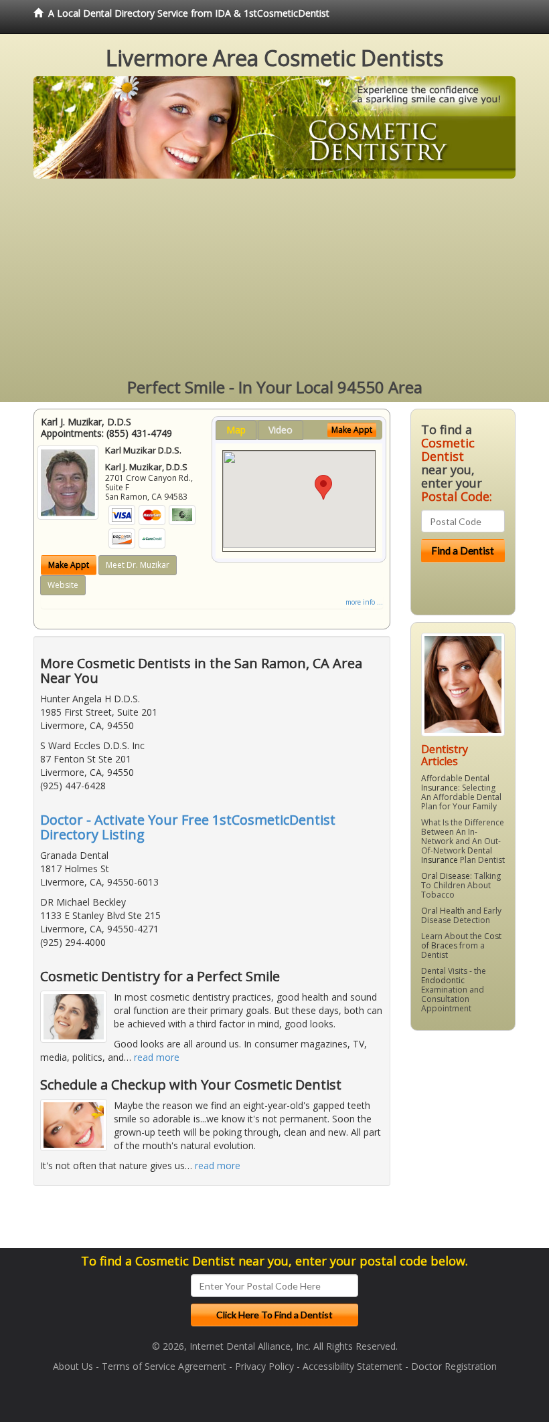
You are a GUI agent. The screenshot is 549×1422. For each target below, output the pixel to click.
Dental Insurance (456, 855)
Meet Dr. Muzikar (137, 565)
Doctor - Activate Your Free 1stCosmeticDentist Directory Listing (187, 827)
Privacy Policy (264, 1366)
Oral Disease (445, 876)
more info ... (364, 602)
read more (156, 1057)
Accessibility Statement (352, 1366)
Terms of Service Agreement (164, 1366)
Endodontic (443, 980)
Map (236, 429)
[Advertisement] (274, 279)
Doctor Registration (454, 1366)
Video (280, 429)
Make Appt (68, 565)
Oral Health (443, 910)
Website (63, 585)
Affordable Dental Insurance (455, 783)
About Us (73, 1366)
